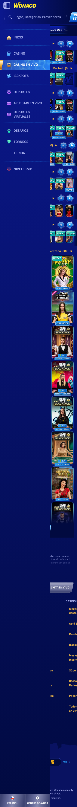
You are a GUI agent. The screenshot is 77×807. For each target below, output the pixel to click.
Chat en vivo (60, 587)
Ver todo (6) (60, 68)
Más (65, 761)
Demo (62, 277)
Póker (73, 696)
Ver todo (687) (59, 251)
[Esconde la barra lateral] (6, 5)
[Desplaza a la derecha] (68, 30)
